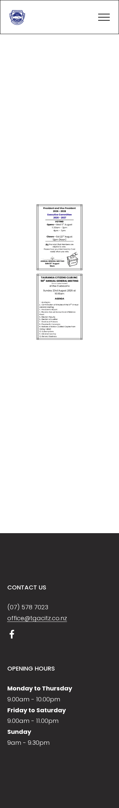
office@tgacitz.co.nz (37, 618)
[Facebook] (12, 634)
